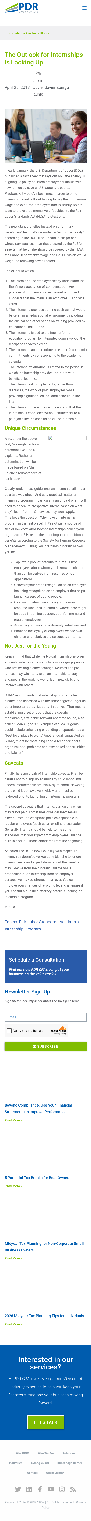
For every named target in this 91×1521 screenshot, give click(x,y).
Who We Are (46, 1453)
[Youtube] (51, 1489)
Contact (32, 1472)
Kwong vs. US (40, 1463)
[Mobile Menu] (84, 8)
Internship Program (23, 929)
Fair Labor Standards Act (42, 921)
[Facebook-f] (40, 1489)
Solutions (68, 1453)
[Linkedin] (29, 1489)
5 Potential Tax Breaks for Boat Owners (37, 1178)
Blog (43, 33)
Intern (73, 921)
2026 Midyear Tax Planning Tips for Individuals (44, 1316)
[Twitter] (18, 1489)
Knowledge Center (22, 33)
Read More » (13, 1120)
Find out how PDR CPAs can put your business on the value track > (39, 971)
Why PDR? (22, 1453)
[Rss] (73, 1489)
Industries (15, 1463)
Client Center (55, 1472)
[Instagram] (62, 1489)
